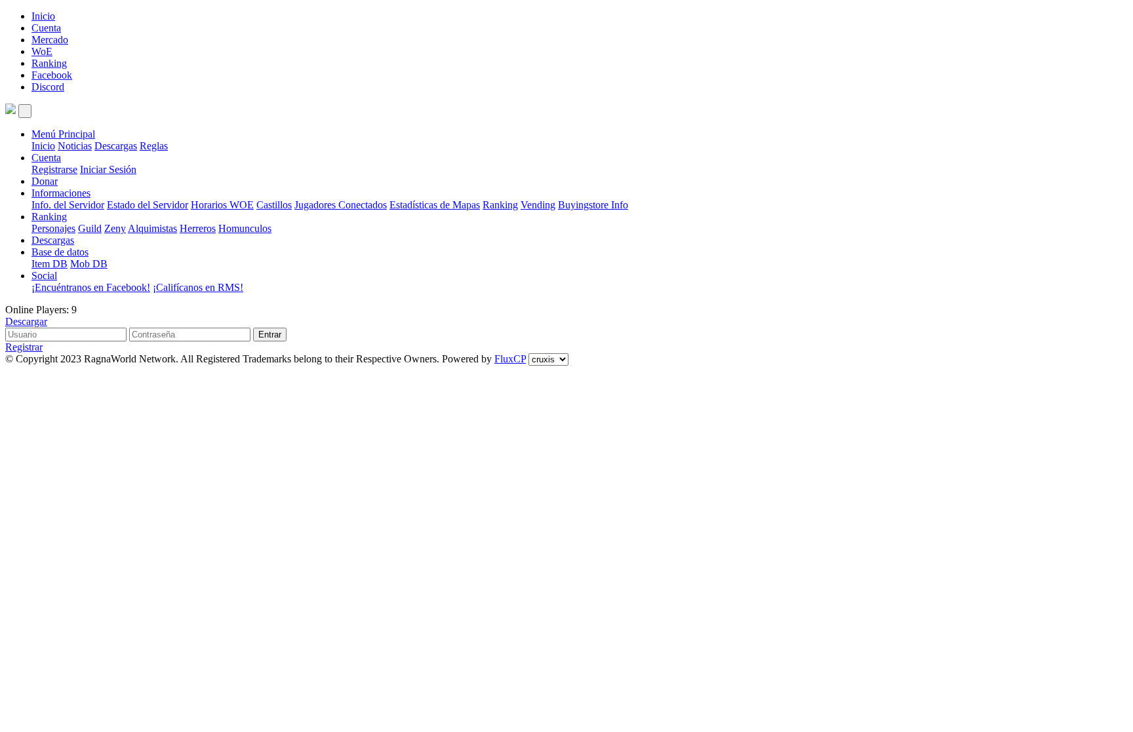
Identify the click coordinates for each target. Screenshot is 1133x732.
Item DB (49, 263)
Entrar (269, 334)
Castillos (274, 204)
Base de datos (60, 252)
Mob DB (89, 263)
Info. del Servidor (67, 204)
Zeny (115, 228)
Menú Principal (63, 134)
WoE (41, 51)
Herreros (198, 228)
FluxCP (510, 358)
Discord (47, 86)
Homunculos (244, 228)
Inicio (43, 16)
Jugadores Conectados (340, 204)
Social (44, 275)
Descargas (115, 145)
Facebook (51, 75)
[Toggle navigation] (24, 111)
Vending (538, 204)
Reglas (154, 145)
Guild (90, 228)
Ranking (49, 63)
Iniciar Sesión (108, 169)
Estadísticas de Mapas (434, 204)
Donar (44, 181)
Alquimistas (152, 228)
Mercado (49, 39)
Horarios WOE (222, 204)
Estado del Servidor (147, 204)
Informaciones (60, 193)
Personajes (53, 228)
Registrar (24, 347)
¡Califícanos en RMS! (198, 287)
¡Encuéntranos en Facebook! (90, 287)
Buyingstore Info (593, 204)
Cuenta (46, 27)
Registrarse (54, 169)
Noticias (75, 145)
